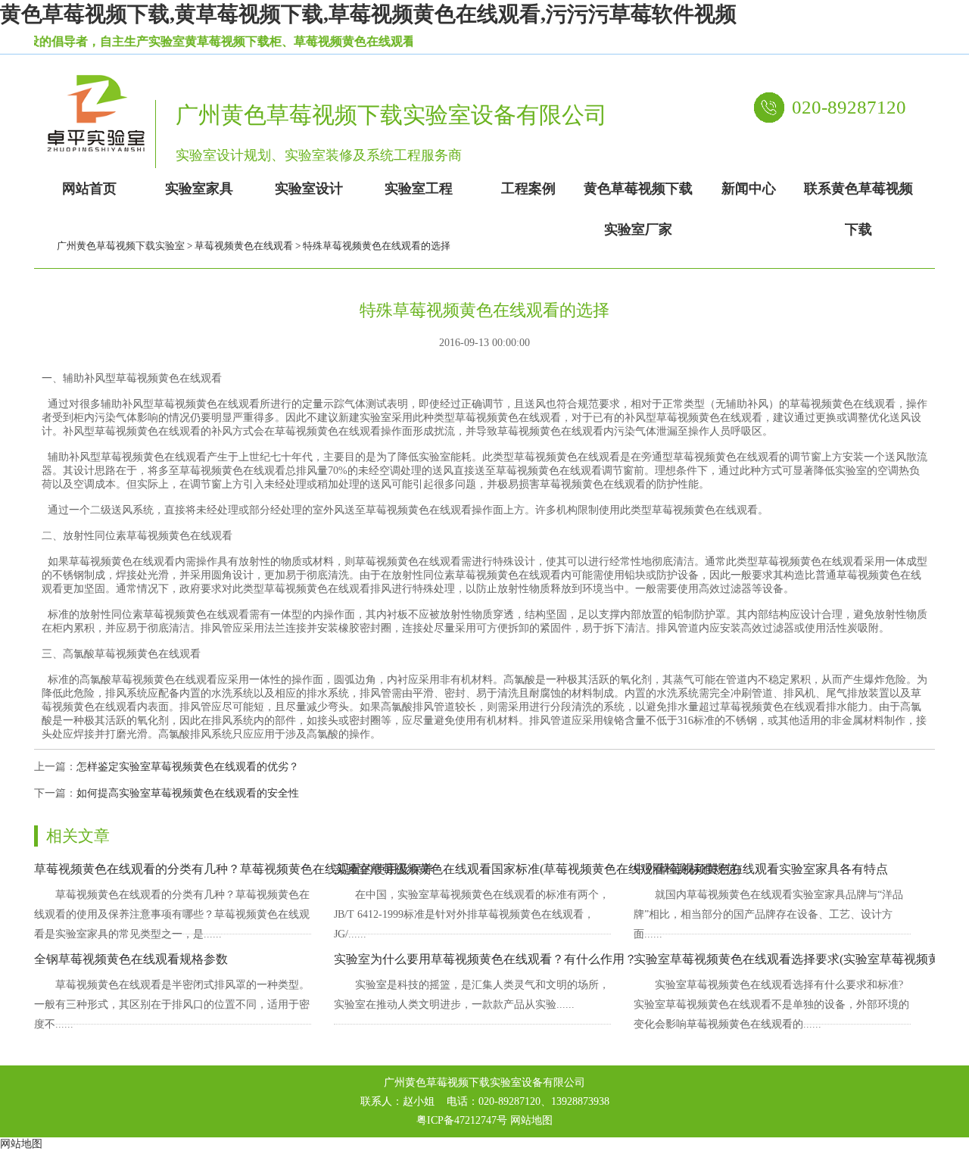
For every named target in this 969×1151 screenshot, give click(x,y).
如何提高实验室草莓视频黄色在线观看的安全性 (187, 793)
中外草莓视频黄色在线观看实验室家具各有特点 (761, 868)
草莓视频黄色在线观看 (244, 245)
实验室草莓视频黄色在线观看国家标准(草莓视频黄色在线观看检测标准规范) (537, 868)
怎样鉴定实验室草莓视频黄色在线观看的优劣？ (187, 766)
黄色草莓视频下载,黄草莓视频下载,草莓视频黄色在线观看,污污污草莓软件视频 (368, 14)
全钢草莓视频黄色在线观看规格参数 (131, 959)
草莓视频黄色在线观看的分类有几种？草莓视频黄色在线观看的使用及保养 (234, 868)
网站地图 (531, 1120)
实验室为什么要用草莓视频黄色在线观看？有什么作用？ (485, 959)
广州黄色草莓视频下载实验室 (121, 245)
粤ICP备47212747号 (461, 1120)
